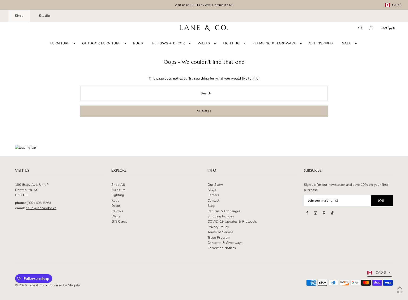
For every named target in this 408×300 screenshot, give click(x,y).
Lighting (117, 195)
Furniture (118, 190)
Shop (19, 15)
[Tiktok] (332, 213)
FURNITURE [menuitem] (59, 43)
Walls (115, 216)
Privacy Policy (218, 227)
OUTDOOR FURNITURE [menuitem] (101, 43)
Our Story (215, 184)
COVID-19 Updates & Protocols (232, 221)
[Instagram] (315, 213)
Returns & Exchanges (224, 211)
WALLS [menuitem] (204, 43)
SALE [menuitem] (346, 43)
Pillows (117, 211)
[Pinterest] (324, 213)
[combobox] (203, 93)
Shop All (118, 184)
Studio (44, 15)
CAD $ (397, 5)
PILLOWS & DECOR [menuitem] (168, 43)
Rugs (115, 200)
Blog (211, 205)
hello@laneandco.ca (41, 208)
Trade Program (219, 237)
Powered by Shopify (64, 285)
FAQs (212, 190)
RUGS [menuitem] (138, 43)
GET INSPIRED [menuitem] (321, 43)
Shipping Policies (221, 216)
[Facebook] (307, 213)
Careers (213, 195)
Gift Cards (119, 221)
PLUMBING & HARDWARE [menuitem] (274, 43)
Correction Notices (222, 248)
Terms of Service (220, 232)
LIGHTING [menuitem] (231, 43)
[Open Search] (360, 28)
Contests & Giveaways (225, 243)
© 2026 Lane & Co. (30, 285)
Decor (115, 205)
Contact (213, 200)
